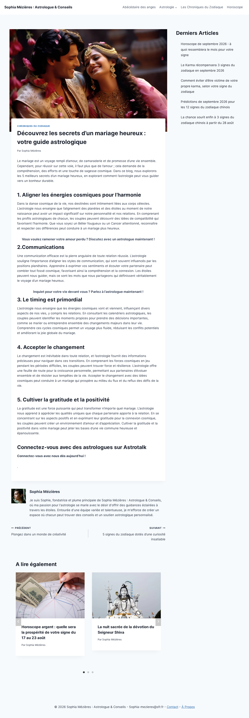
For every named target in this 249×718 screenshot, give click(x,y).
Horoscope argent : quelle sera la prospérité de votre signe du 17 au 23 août (49, 632)
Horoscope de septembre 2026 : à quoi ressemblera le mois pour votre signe (207, 49)
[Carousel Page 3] (92, 672)
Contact (172, 707)
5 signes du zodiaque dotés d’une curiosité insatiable (134, 533)
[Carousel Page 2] (88, 672)
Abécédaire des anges (139, 7)
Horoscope (235, 7)
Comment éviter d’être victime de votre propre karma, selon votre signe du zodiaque (209, 86)
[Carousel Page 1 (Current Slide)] (84, 672)
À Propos (188, 707)
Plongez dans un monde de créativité (38, 531)
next (158, 621)
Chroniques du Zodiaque (33, 126)
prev (18, 621)
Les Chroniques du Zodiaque (202, 7)
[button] (176, 7)
